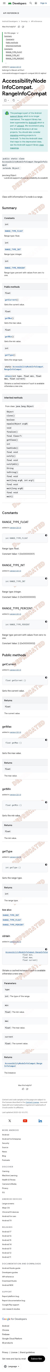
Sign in (43, 3)
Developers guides (10, 1272)
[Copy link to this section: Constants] (20, 513)
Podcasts (6, 1160)
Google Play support (10, 1305)
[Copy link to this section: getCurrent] (18, 664)
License (14, 1352)
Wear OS (6, 1208)
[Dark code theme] (46, 535)
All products (7, 1343)
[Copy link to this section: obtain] (12, 936)
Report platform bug (10, 1296)
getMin (8, 336)
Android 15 (6, 1240)
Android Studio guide (11, 1268)
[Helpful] (19, 27)
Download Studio (9, 1281)
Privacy (5, 1188)
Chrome (5, 1330)
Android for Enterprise (11, 1139)
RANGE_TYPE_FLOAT (14, 231)
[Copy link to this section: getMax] (14, 727)
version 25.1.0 (15, 942)
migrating (14, 135)
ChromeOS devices (10, 1212)
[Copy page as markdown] (13, 100)
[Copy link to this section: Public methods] (28, 655)
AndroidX (33, 122)
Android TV (7, 1220)
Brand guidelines (27, 1352)
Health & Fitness (8, 1180)
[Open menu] (4, 3)
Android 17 (6, 1231)
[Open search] (30, 3)
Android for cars (9, 1216)
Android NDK (7, 1285)
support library (16, 116)
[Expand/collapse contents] (17, 33)
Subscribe (36, 1358)
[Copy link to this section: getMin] (13, 789)
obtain (8, 376)
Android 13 (6, 1248)
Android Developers (10, 21)
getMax (8, 318)
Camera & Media (9, 1184)
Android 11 (6, 1257)
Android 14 (6, 1244)
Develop (24, 21)
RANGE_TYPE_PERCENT (15, 268)
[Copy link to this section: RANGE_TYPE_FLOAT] (31, 522)
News (4, 1151)
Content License (32, 1102)
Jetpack (20, 126)
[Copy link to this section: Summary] (19, 208)
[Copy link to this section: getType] (15, 851)
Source (5, 1147)
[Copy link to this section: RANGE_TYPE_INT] (27, 565)
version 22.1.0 (15, 67)
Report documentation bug (13, 1300)
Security (5, 1143)
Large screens (8, 1203)
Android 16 (6, 1236)
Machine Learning (9, 1175)
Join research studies (11, 1309)
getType (9, 355)
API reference (11, 13)
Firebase (5, 1334)
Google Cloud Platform (12, 1338)
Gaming (5, 1171)
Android (5, 1134)
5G (3, 1192)
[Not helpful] (23, 27)
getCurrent (10, 300)
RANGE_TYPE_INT (13, 249)
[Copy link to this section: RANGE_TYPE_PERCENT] (35, 608)
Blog (4, 1156)
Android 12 (6, 1253)
